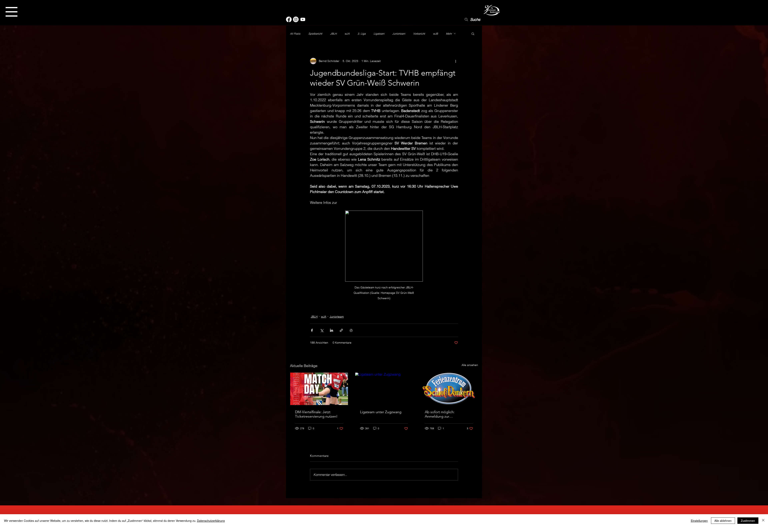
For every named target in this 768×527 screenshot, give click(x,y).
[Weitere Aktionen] (455, 61)
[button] (11, 12)
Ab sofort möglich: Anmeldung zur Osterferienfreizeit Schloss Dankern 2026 (445, 414)
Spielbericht (315, 33)
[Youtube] (303, 19)
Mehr (449, 33)
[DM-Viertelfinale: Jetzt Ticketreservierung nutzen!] (319, 389)
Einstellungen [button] (699, 521)
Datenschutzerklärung (211, 521)
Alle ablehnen (723, 521)
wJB (435, 33)
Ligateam (379, 33)
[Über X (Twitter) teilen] (322, 330)
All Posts (295, 33)
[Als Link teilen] (341, 330)
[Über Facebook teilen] (312, 330)
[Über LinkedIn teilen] (331, 330)
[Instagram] (296, 19)
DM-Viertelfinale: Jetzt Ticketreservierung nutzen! (316, 414)
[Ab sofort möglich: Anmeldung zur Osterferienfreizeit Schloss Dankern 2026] (449, 389)
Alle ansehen (470, 365)
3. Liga (362, 33)
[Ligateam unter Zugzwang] (384, 389)
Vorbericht (419, 33)
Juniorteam (398, 33)
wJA (347, 33)
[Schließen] (763, 520)
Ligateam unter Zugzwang (380, 412)
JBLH (333, 33)
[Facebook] (289, 19)
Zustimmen (748, 521)
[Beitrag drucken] (351, 330)
